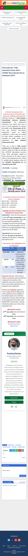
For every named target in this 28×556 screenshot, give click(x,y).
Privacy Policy (22, 545)
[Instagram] (16, 406)
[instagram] (16, 540)
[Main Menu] (2, 8)
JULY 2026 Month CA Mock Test (21, 12)
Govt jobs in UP (9, 63)
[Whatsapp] (16, 450)
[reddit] (19, 540)
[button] (26, 8)
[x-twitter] (12, 540)
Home (3, 63)
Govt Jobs (14, 447)
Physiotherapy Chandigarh (14, 547)
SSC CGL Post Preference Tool (21, 24)
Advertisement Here (14, 324)
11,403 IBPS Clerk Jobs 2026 (7, 17)
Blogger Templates (16, 551)
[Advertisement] (14, 45)
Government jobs (6, 447)
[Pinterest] (19, 450)
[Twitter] (13, 450)
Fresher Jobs (18, 445)
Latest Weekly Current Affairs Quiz (7, 24)
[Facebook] (12, 406)
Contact (14, 402)
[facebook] (9, 540)
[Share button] (3, 453)
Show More (22, 475)
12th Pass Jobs (11, 445)
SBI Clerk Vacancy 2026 (14, 28)
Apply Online (14, 326)
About (8, 545)
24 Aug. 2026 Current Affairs (21, 18)
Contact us (14, 545)
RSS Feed (14, 550)
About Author (14, 398)
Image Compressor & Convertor (7, 12)
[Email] (22, 450)
